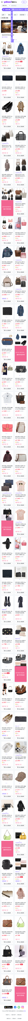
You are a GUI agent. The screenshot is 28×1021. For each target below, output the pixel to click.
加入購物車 (8, 68)
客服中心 (8, 1014)
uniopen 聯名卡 (18, 9)
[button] (15, 39)
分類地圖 (19, 1018)
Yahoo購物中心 (10, 2)
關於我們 (14, 1014)
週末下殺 (11, 32)
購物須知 (19, 1014)
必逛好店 (11, 28)
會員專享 (11, 35)
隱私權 (14, 1018)
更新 (25, 1011)
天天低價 (11, 22)
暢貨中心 (11, 16)
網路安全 (9, 1018)
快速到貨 (11, 19)
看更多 (11, 41)
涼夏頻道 (11, 25)
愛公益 (11, 38)
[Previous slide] (2, 48)
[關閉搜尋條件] (9, 5)
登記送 (11, 13)
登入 (24, 2)
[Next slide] (12, 48)
